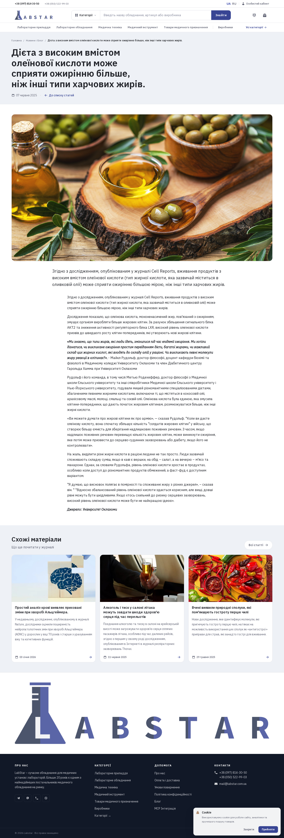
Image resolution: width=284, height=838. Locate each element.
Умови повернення (167, 787)
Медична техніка (110, 27)
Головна (16, 40)
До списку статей (61, 95)
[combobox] (155, 15)
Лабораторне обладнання (74, 27)
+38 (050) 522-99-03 (57, 3)
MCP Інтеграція (165, 808)
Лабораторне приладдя (34, 27)
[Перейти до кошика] (264, 15)
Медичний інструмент (143, 27)
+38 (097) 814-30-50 (27, 3)
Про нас (159, 773)
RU (234, 4)
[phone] (37, 798)
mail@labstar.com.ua (233, 784)
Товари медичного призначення (186, 27)
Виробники (225, 27)
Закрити (248, 829)
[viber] (27, 798)
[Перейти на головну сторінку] (34, 15)
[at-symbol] (46, 798)
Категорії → (103, 815)
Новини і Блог (34, 40)
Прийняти (268, 829)
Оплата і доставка (167, 780)
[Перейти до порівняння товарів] (254, 15)
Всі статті (256, 545)
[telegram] (18, 798)
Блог (157, 801)
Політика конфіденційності (173, 794)
